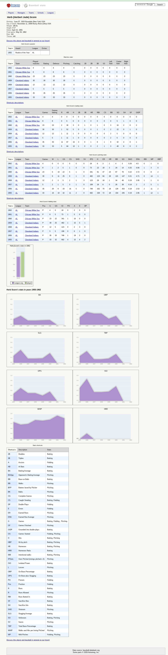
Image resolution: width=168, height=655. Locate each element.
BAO (130, 159)
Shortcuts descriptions (15, 103)
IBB (145, 159)
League (35, 48)
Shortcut (11, 450)
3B (98, 64)
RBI (98, 112)
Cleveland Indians (22, 80)
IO (62, 206)
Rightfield (126, 62)
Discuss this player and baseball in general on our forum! (28, 41)
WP (152, 159)
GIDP (138, 112)
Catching (77, 64)
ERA (138, 159)
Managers (21, 13)
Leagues (50, 13)
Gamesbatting (54, 111)
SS (104, 64)
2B (91, 64)
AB (67, 112)
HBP (159, 159)
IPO (91, 159)
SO (118, 112)
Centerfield (118, 62)
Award (17, 48)
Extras (44, 48)
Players (11, 13)
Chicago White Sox (22, 68)
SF (131, 112)
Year (9, 48)
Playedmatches (36, 62)
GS (64, 159)
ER (104, 159)
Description (23, 450)
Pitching (66, 64)
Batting (46, 64)
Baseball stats (37, 5)
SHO (77, 159)
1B (85, 64)
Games (45, 112)
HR (91, 112)
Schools (41, 13)
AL (16, 117)
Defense (56, 64)
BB (111, 112)
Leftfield (110, 62)
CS (105, 112)
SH (124, 112)
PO (68, 206)
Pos (43, 206)
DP (85, 206)
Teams (31, 13)
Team (17, 64)
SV (84, 159)
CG (70, 159)
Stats (49, 450)
